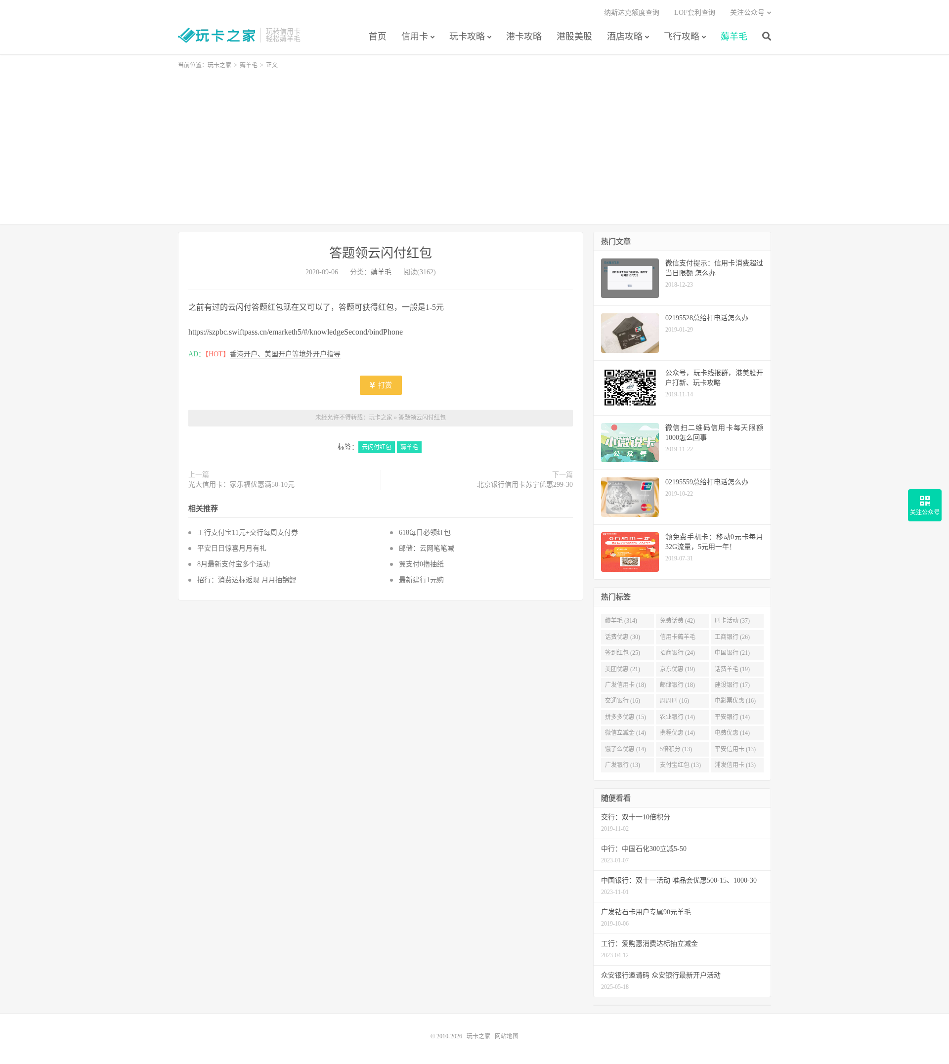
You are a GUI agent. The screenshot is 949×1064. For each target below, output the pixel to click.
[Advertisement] (474, 142)
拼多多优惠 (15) (625, 717)
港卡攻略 (524, 37)
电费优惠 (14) (732, 732)
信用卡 (414, 37)
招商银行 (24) (677, 652)
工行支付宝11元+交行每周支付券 (247, 532)
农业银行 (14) (677, 717)
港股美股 (574, 37)
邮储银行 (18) (677, 684)
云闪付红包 (376, 447)
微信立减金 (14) (625, 732)
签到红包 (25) (622, 652)
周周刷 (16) (674, 700)
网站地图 (506, 1036)
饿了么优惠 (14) (625, 749)
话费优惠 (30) (622, 637)
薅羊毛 (734, 37)
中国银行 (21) (732, 652)
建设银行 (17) (732, 684)
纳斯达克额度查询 (631, 12)
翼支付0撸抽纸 (421, 564)
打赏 (384, 385)
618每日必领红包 (425, 532)
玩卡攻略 (467, 37)
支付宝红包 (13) (680, 765)
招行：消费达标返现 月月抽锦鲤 (246, 580)
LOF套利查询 (694, 12)
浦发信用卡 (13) (735, 765)
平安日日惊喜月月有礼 (231, 548)
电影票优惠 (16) (735, 700)
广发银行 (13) (622, 765)
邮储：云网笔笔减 (428, 548)
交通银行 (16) (622, 700)
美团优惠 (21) (622, 669)
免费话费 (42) (677, 620)
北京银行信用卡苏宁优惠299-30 (525, 484)
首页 (378, 37)
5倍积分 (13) (676, 749)
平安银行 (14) (732, 717)
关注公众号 (747, 12)
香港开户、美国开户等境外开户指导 (285, 354)
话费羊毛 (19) (732, 669)
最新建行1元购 (421, 580)
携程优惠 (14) (677, 732)
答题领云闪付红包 (380, 253)
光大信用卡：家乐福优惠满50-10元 (241, 484)
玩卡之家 (216, 35)
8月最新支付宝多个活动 (233, 564)
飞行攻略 (681, 37)
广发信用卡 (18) (625, 684)
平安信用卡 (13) (735, 749)
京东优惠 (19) (677, 669)
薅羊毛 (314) (621, 620)
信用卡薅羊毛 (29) (677, 639)
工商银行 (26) (732, 637)
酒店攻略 (625, 37)
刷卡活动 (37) (732, 620)
